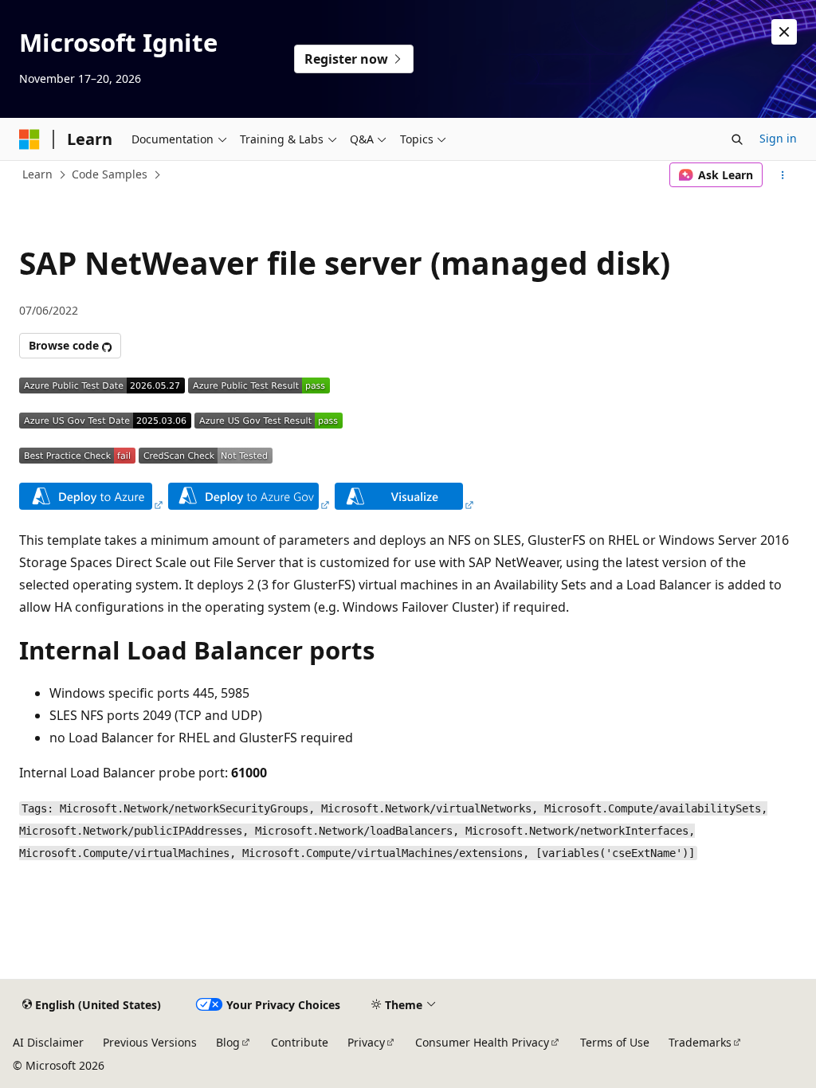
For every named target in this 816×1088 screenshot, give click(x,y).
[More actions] (783, 175)
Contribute (299, 1042)
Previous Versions (150, 1042)
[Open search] (737, 139)
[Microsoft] (29, 139)
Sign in (778, 138)
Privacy (366, 1042)
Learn (37, 174)
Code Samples (109, 174)
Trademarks (700, 1042)
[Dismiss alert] (784, 32)
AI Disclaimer (48, 1042)
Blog (228, 1042)
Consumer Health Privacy (482, 1042)
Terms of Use (614, 1042)
